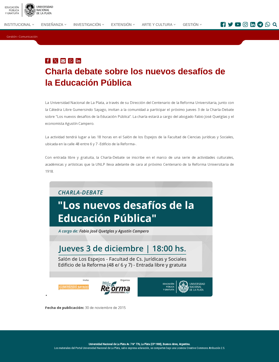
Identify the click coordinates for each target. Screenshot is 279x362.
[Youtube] (238, 24)
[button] (33, 24)
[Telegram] (260, 24)
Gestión (12, 36)
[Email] (63, 60)
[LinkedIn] (253, 24)
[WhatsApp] (267, 24)
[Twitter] (230, 24)
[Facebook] (223, 24)
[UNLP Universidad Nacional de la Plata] (29, 10)
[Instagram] (245, 24)
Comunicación (28, 36)
